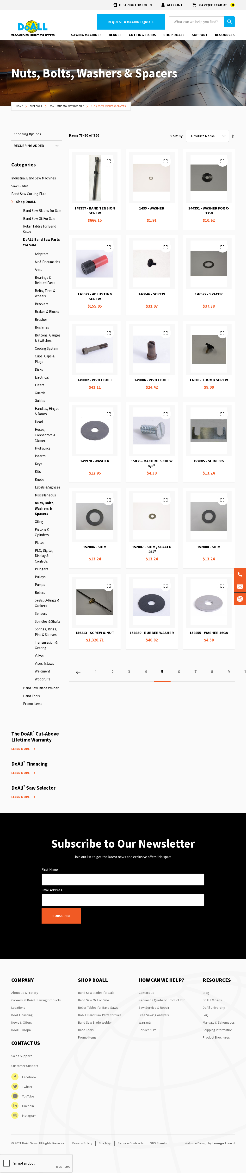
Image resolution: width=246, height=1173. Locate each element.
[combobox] (202, 21)
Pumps (40, 584)
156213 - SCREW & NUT (94, 632)
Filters (39, 385)
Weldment (42, 671)
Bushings (42, 327)
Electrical (42, 377)
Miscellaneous (45, 495)
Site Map (105, 1143)
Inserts (40, 456)
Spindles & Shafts (48, 621)
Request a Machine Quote (131, 21)
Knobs (39, 479)
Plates (39, 542)
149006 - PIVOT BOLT (151, 379)
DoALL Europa (21, 1030)
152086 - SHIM (94, 546)
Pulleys (40, 577)
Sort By (176, 136)
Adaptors (42, 254)
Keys (38, 464)
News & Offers (21, 1022)
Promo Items (32, 703)
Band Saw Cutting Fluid (28, 193)
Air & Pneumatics (47, 262)
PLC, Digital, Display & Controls (44, 556)
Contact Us (146, 992)
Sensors (41, 613)
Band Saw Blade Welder (41, 688)
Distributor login (135, 5)
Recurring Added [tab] (29, 145)
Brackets (42, 304)
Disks (39, 369)
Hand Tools (31, 696)
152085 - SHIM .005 (208, 460)
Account (175, 5)
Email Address (52, 890)
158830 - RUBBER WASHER (152, 632)
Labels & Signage (47, 487)
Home (19, 106)
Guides (40, 400)
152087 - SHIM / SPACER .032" (152, 549)
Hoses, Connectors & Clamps (45, 435)
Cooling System (46, 348)
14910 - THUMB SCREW (209, 379)
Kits (38, 471)
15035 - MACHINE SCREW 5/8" (151, 463)
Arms (38, 269)
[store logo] (33, 28)
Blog (206, 992)
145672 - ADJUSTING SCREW (95, 296)
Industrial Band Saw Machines (33, 178)
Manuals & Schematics (219, 1022)
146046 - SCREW (151, 294)
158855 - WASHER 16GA (209, 632)
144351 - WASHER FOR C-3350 (208, 210)
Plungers (41, 569)
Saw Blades (20, 186)
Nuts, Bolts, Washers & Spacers (45, 508)
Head (39, 421)
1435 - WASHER (151, 208)
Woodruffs (42, 679)
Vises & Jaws (44, 663)
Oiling (39, 521)
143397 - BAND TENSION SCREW (94, 210)
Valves (39, 655)
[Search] (229, 21)
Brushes (41, 319)
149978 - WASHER (94, 460)
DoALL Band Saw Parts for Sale (66, 106)
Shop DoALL (36, 106)
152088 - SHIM (209, 546)
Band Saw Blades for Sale (42, 210)
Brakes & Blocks (47, 311)
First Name (50, 869)
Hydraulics (42, 448)
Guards (40, 393)
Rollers (40, 592)
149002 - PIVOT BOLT (94, 379)
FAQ (206, 1015)
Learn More (20, 749)
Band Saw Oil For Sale (39, 218)
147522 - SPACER (209, 294)
